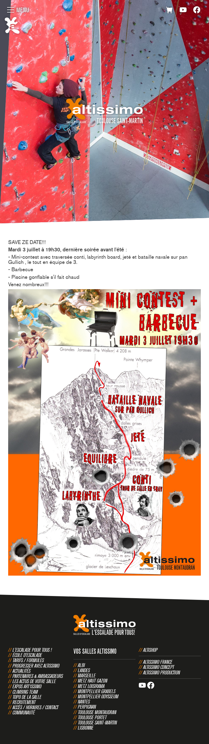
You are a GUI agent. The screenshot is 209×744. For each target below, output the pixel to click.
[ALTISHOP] (169, 10)
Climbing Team (25, 692)
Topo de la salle (27, 697)
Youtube (183, 10)
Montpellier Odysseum (98, 696)
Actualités (21, 671)
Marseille (87, 675)
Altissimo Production (161, 672)
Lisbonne (85, 727)
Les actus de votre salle (34, 681)
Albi (81, 665)
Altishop (150, 650)
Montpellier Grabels (96, 691)
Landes (84, 670)
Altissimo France (157, 662)
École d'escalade (27, 655)
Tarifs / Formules (28, 660)
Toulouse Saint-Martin (97, 722)
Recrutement (24, 702)
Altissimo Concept (158, 667)
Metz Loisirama (91, 686)
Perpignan (87, 706)
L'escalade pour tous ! (32, 650)
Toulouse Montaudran (97, 712)
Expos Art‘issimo (27, 686)
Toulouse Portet (92, 717)
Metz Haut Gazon (92, 680)
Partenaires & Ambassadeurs (38, 676)
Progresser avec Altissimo (36, 665)
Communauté (24, 712)
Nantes (84, 701)
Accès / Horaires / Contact (36, 707)
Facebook (196, 10)
